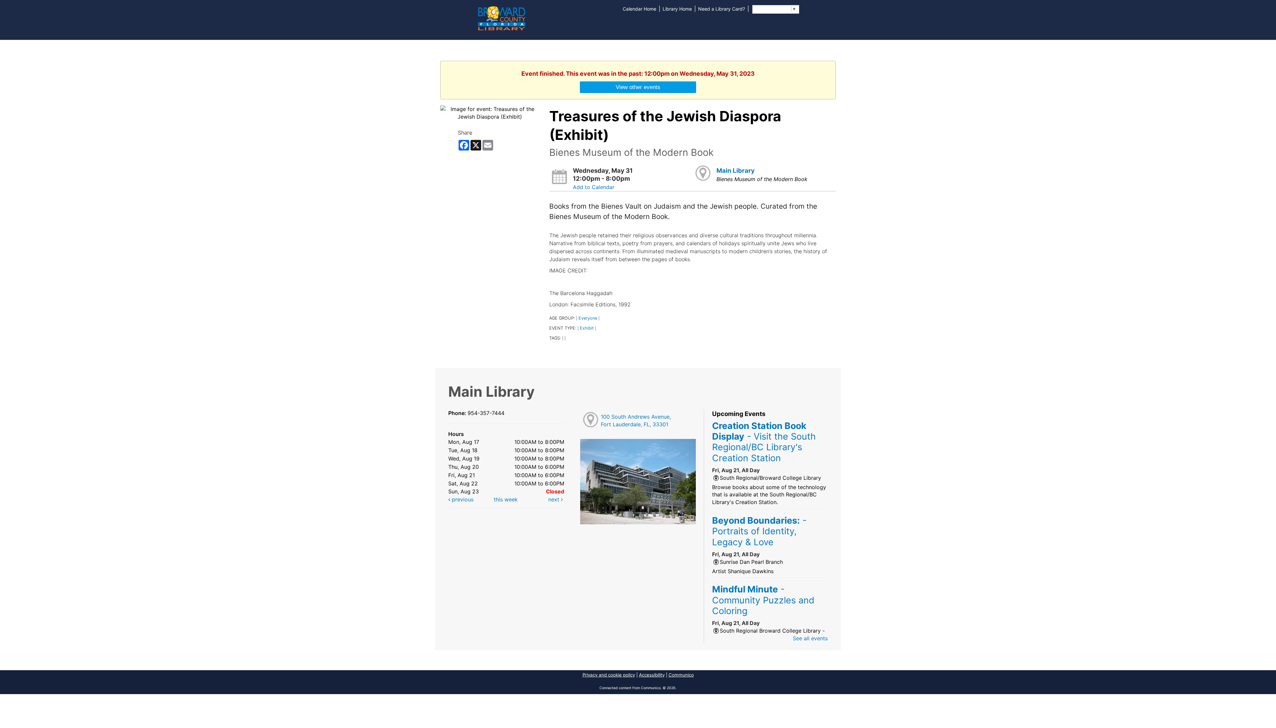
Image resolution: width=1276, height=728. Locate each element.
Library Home (677, 9)
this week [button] (506, 499)
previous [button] (462, 499)
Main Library (735, 170)
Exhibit (587, 328)
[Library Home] (501, 17)
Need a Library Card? (721, 9)
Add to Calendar (593, 187)
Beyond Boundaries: (759, 531)
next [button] (554, 499)
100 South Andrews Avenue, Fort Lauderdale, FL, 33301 (636, 420)
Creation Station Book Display (764, 441)
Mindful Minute (763, 600)
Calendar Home (639, 9)
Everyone (588, 318)
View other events (638, 87)
